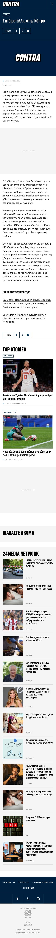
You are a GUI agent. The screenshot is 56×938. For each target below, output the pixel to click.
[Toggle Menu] (52, 4)
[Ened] (28, 925)
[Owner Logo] (28, 914)
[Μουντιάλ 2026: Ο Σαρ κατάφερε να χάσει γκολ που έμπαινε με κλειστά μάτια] (28, 432)
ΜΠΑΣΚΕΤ (8, 356)
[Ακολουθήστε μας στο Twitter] (28, 898)
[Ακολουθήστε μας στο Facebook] (17, 898)
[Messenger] (28, 31)
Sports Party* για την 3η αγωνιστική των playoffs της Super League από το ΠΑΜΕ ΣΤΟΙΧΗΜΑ (24, 318)
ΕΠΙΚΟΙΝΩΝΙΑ (28, 888)
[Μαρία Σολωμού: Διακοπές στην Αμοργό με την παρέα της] (13, 723)
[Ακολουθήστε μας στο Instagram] (38, 898)
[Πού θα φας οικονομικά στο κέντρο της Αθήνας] (13, 646)
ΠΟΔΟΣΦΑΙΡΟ (10, 412)
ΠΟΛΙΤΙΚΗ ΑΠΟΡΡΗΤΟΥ (42, 882)
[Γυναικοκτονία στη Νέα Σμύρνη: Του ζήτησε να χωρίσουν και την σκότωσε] (13, 569)
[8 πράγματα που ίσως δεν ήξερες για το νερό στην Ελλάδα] (13, 749)
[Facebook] (17, 31)
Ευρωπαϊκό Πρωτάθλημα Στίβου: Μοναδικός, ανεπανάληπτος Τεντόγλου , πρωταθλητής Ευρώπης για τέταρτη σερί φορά (27, 303)
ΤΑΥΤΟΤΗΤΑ (24, 882)
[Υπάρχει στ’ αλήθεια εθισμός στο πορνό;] (13, 826)
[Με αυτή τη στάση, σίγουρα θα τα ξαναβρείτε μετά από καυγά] (13, 594)
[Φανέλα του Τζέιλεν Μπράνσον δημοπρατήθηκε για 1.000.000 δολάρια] (28, 375)
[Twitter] (22, 31)
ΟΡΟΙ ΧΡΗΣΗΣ (9, 882)
